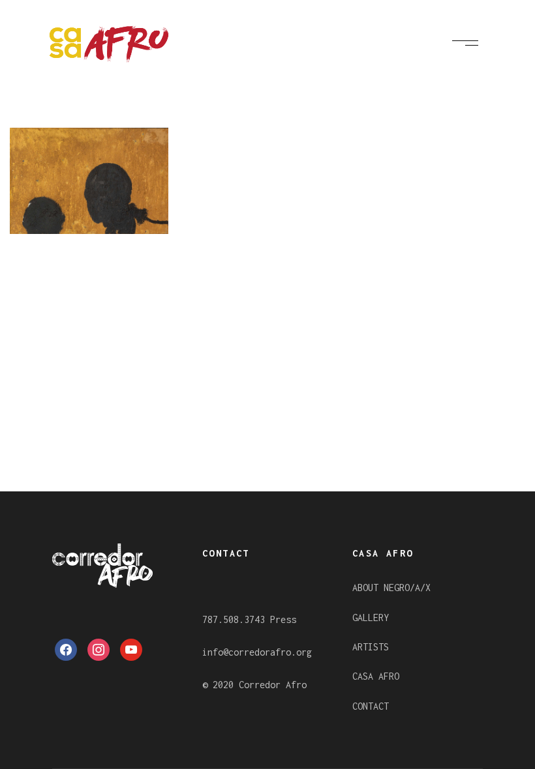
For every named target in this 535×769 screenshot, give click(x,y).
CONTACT (370, 706)
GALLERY (370, 617)
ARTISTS (370, 646)
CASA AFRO (375, 676)
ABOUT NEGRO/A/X (391, 587)
